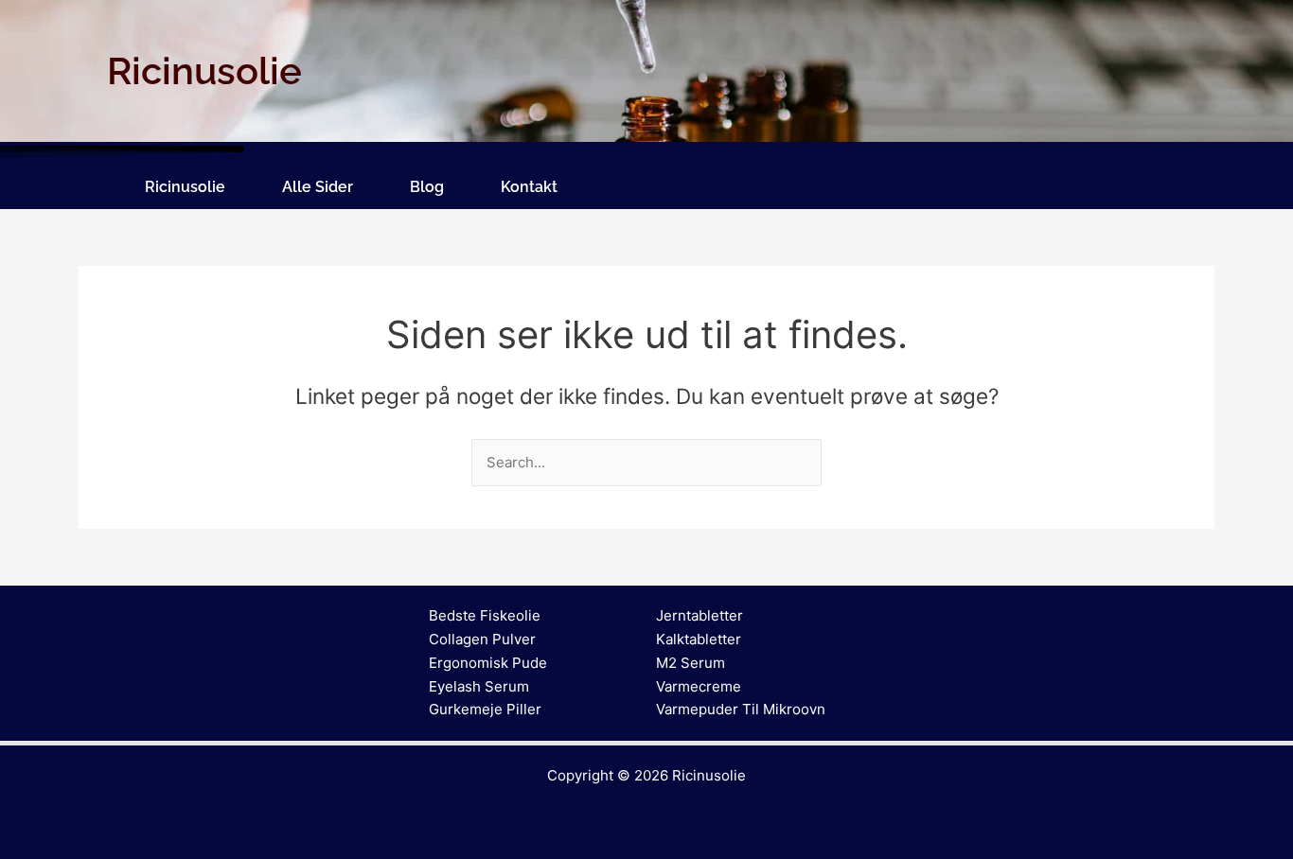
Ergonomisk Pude (488, 663)
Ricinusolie (185, 187)
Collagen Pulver (482, 639)
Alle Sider (317, 187)
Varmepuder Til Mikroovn (740, 709)
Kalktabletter (698, 639)
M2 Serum (690, 663)
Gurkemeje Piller (485, 709)
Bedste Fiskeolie (484, 615)
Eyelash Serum (479, 686)
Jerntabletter (699, 615)
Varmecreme (698, 686)
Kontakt (529, 187)
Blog (427, 187)
